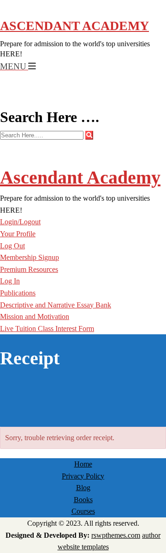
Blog (83, 488)
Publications (18, 293)
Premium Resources (29, 269)
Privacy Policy (83, 476)
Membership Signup (29, 257)
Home (83, 464)
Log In (10, 281)
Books (83, 500)
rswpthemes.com (115, 535)
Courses (83, 511)
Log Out (12, 246)
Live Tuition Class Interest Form (47, 328)
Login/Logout (20, 222)
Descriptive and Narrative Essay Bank (55, 305)
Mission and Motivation (34, 316)
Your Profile (18, 234)
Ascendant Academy (74, 25)
